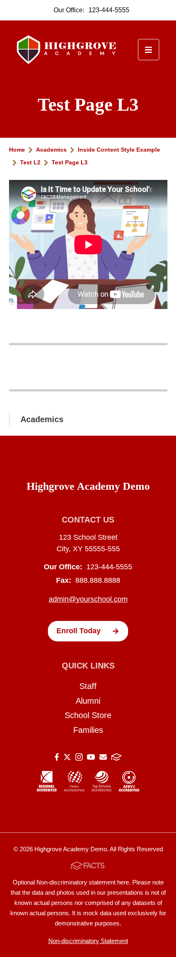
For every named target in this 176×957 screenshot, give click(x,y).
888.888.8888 (97, 580)
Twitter (67, 758)
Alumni (88, 700)
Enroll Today (78, 631)
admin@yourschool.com (88, 599)
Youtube (91, 758)
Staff (88, 686)
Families (88, 729)
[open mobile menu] (148, 49)
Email (103, 758)
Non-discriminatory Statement (88, 940)
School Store (88, 715)
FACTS (116, 758)
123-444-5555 (108, 10)
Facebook (56, 758)
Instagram (79, 758)
